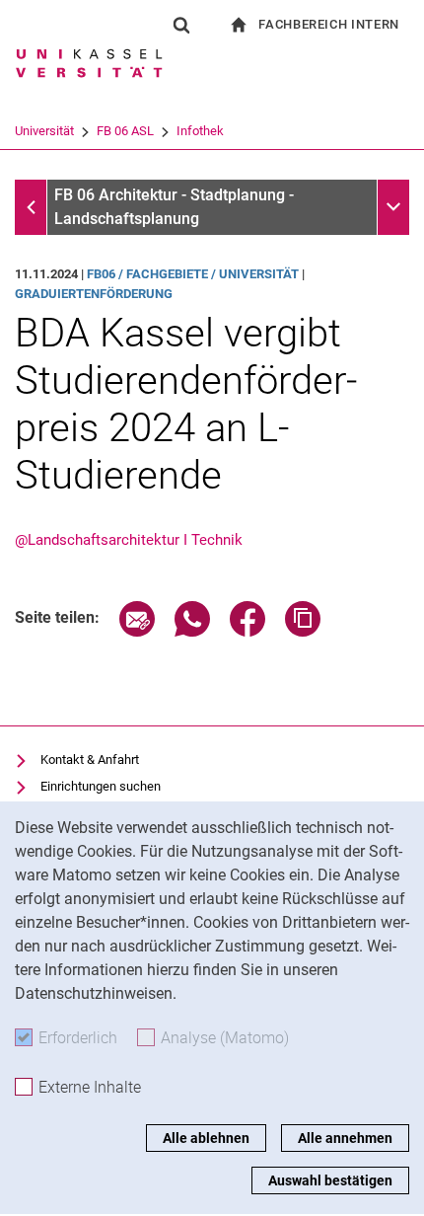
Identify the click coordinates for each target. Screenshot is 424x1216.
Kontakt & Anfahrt (89, 759)
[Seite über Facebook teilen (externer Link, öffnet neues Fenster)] (247, 631)
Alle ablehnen (206, 1138)
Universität (44, 130)
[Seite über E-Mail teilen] (137, 631)
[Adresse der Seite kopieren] (302, 631)
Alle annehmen (345, 1138)
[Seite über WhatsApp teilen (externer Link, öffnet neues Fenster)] (192, 631)
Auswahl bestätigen (330, 1180)
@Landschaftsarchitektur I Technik (129, 540)
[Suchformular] (181, 25)
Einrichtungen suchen (100, 786)
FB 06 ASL (125, 130)
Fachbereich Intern (328, 24)
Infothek (200, 130)
